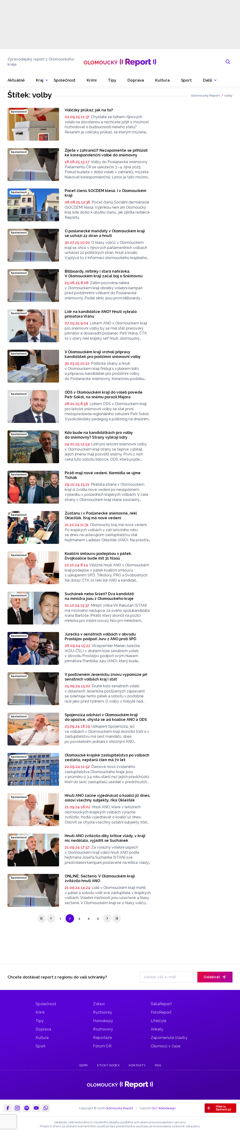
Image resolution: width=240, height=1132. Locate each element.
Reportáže (102, 1037)
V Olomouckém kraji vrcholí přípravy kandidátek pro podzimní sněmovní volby (103, 354)
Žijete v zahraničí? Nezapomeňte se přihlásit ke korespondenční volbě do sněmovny (106, 152)
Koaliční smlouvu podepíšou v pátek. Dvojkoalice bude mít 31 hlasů (98, 555)
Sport (41, 1046)
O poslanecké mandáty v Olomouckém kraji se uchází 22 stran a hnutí (105, 233)
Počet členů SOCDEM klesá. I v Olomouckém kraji (105, 193)
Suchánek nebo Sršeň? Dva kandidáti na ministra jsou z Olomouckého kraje (99, 596)
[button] (209, 80)
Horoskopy (103, 1021)
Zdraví (99, 1004)
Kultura (42, 1037)
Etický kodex (108, 1065)
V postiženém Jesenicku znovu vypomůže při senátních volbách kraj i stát (106, 676)
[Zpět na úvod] (120, 62)
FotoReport (161, 1012)
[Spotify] (27, 1108)
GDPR (83, 1065)
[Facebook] (8, 1108)
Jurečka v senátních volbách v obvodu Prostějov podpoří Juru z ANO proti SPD (100, 636)
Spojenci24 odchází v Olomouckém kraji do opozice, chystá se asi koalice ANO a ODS (106, 717)
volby (228, 95)
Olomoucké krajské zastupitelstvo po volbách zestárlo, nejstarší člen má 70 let (107, 757)
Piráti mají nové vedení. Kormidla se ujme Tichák (103, 475)
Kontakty (137, 1065)
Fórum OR (102, 1046)
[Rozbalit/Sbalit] (46, 80)
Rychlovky (102, 1012)
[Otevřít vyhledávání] (228, 61)
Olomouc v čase (165, 1046)
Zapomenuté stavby (169, 1037)
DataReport (161, 1004)
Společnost (46, 1004)
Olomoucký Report (205, 95)
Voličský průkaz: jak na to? (89, 110)
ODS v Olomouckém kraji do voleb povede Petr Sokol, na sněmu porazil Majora (103, 394)
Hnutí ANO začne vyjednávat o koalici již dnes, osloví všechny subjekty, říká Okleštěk (107, 797)
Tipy (40, 1021)
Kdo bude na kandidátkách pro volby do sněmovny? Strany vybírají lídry (99, 435)
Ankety (157, 1029)
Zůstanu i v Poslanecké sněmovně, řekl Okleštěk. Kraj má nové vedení (101, 515)
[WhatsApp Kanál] (46, 1108)
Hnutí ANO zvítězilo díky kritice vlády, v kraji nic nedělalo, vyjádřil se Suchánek (105, 838)
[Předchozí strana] (51, 918)
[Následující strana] (107, 918)
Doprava (43, 1029)
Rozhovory (103, 1029)
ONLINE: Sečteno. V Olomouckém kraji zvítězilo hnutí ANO (100, 878)
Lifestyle (158, 1021)
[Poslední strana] (116, 918)
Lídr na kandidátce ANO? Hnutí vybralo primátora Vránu (101, 314)
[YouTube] (36, 1108)
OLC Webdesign (163, 1108)
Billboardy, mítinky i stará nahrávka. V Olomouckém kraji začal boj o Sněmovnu (103, 273)
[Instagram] (17, 1108)
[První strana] (42, 918)
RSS (158, 1065)
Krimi (40, 1012)
